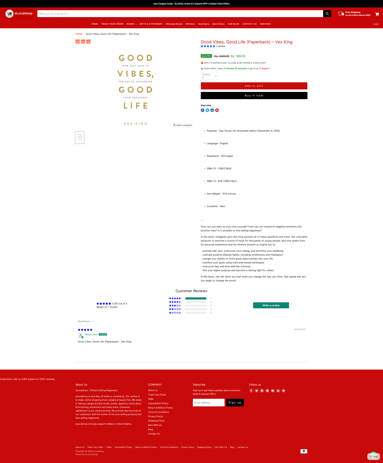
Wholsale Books (174, 23)
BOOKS (131, 23)
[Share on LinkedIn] (212, 110)
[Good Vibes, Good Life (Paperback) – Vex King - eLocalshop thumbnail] (79, 138)
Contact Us (154, 433)
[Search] (327, 13)
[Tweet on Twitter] (207, 110)
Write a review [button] (271, 305)
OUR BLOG (233, 23)
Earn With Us (155, 425)
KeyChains (203, 23)
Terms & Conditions (158, 412)
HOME (94, 23)
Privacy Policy (155, 416)
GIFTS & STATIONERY (151, 23)
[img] (85, 329)
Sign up (235, 402)
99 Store (190, 23)
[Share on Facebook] (202, 110)
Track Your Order (157, 394)
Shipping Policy (156, 420)
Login (376, 23)
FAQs (150, 399)
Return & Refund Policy (160, 407)
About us (153, 390)
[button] (208, 46)
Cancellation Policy (158, 403)
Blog (150, 429)
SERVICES (265, 23)
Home (79, 33)
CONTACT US (249, 23)
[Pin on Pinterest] (217, 110)
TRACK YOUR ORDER (112, 23)
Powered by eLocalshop (87, 454)
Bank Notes (218, 23)
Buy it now (254, 95)
